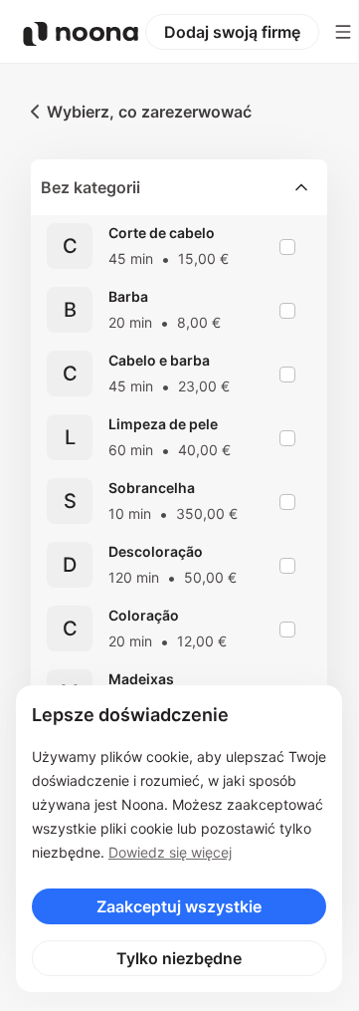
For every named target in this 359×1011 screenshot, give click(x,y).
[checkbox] (287, 247)
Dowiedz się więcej (170, 852)
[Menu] (343, 32)
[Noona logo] (80, 34)
